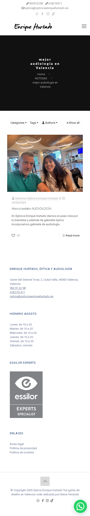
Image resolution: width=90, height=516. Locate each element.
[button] (80, 506)
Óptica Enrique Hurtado (47, 490)
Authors (50, 122)
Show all (74, 122)
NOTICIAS (41, 78)
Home (41, 74)
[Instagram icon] (48, 14)
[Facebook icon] (42, 14)
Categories (17, 122)
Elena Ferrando (69, 494)
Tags (33, 122)
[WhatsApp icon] (37, 14)
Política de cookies (22, 452)
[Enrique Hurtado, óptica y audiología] (45, 26)
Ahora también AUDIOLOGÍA (31, 208)
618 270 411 (17, 292)
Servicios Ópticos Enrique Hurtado (36, 198)
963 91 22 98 (18, 288)
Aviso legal (17, 444)
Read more (73, 235)
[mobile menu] (84, 26)
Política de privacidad (23, 448)
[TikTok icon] (53, 14)
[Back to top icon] (45, 481)
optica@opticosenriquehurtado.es (46, 8)
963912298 (36, 3)
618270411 (55, 3)
